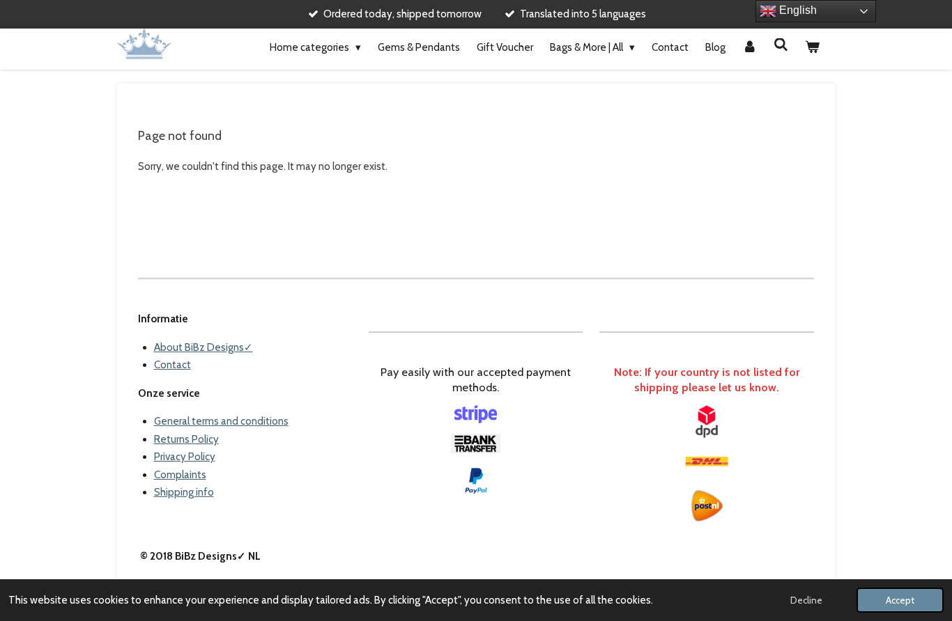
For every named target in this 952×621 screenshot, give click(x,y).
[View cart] (812, 48)
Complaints (180, 475)
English (796, 10)
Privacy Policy (184, 456)
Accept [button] (900, 600)
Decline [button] (806, 600)
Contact (172, 365)
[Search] (781, 45)
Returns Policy (186, 439)
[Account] (749, 48)
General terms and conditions (221, 421)
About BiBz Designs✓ (203, 347)
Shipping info (184, 492)
